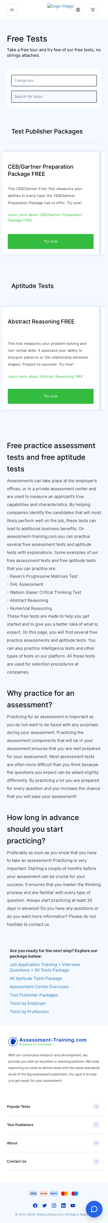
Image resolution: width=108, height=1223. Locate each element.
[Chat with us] (94, 1209)
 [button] (78, 10)
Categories (54, 80)
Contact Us (52, 1161)
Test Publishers (52, 1125)
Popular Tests (52, 1106)
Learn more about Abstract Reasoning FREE (45, 376)
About (52, 1143)
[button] (93, 6)
